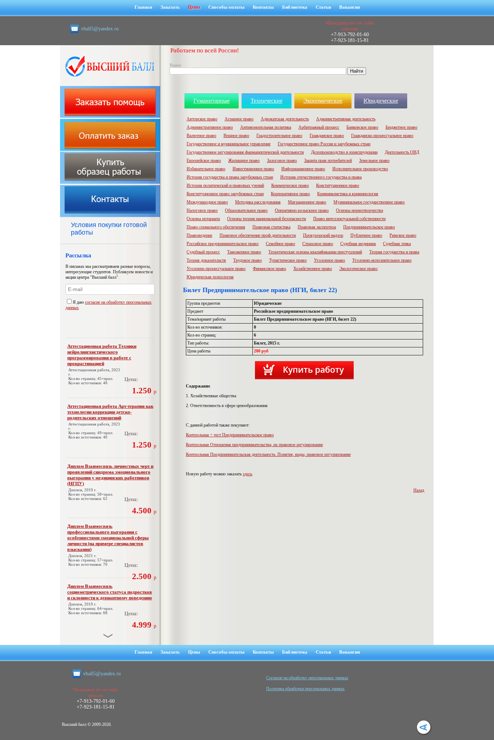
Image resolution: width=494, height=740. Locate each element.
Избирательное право (206, 168)
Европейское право (204, 160)
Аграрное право (239, 118)
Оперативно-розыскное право (302, 210)
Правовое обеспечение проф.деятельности (258, 235)
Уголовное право (329, 260)
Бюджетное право (401, 127)
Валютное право (201, 135)
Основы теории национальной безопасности (266, 218)
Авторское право (202, 118)
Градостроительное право (279, 135)
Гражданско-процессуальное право (382, 135)
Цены (194, 7)
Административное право (210, 127)
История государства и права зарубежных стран (230, 177)
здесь (247, 473)
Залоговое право (282, 160)
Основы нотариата (203, 218)
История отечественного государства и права (321, 177)
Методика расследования (258, 202)
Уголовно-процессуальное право (216, 268)
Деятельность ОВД (402, 152)
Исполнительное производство (360, 168)
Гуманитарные (211, 101)
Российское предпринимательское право (223, 243)
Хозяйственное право (312, 268)
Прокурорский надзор (323, 235)
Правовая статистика (271, 227)
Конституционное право (337, 185)
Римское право (402, 235)
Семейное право (280, 243)
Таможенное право (244, 251)
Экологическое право (358, 268)
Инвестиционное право (253, 168)
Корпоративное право (290, 193)
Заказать (170, 7)
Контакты (263, 7)
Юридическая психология (210, 276)
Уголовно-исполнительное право (382, 260)
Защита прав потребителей (328, 160)
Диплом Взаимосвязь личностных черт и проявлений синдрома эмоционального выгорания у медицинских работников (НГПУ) (110, 474)
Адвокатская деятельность (285, 118)
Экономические (322, 101)
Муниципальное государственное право (369, 202)
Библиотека (294, 7)
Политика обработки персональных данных (305, 688)
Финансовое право (269, 268)
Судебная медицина (358, 243)
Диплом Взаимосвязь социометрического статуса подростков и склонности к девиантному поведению (109, 591)
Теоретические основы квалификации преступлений (315, 251)
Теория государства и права (394, 251)
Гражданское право (327, 135)
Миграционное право (307, 202)
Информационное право (303, 168)
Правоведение (199, 235)
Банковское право (362, 127)
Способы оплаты (226, 7)
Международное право (207, 202)
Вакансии (349, 7)
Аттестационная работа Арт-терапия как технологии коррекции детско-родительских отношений (110, 411)
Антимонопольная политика (265, 127)
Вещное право (236, 135)
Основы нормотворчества (359, 210)
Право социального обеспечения (216, 227)
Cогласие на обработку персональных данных (307, 677)
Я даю (79, 302)
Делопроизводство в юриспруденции (344, 152)
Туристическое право (288, 260)
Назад (418, 490)
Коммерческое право (290, 185)
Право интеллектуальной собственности (349, 218)
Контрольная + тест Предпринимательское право (230, 434)
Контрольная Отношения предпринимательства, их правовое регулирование (254, 444)
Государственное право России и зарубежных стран (324, 143)
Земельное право (374, 160)
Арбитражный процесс (318, 127)
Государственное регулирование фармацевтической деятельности (245, 152)
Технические (266, 101)
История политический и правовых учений (225, 185)
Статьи (323, 7)
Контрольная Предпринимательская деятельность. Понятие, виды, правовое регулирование (268, 454)
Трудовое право (247, 260)
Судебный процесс (203, 251)
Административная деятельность (345, 118)
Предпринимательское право (369, 227)
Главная (143, 7)
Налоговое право (202, 210)
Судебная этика (397, 243)
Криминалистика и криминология (347, 193)
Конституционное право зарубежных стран (225, 193)
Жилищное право (244, 160)
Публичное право (366, 235)
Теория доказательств (206, 260)
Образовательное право (246, 210)
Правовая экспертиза (317, 227)
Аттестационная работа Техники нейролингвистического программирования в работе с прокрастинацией (101, 354)
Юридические (380, 101)
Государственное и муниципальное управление (229, 143)
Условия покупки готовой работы (109, 228)
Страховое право (317, 243)
